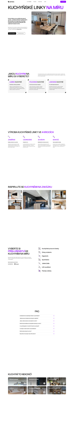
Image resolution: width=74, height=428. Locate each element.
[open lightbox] (15, 194)
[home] (11, 1)
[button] (37, 315)
